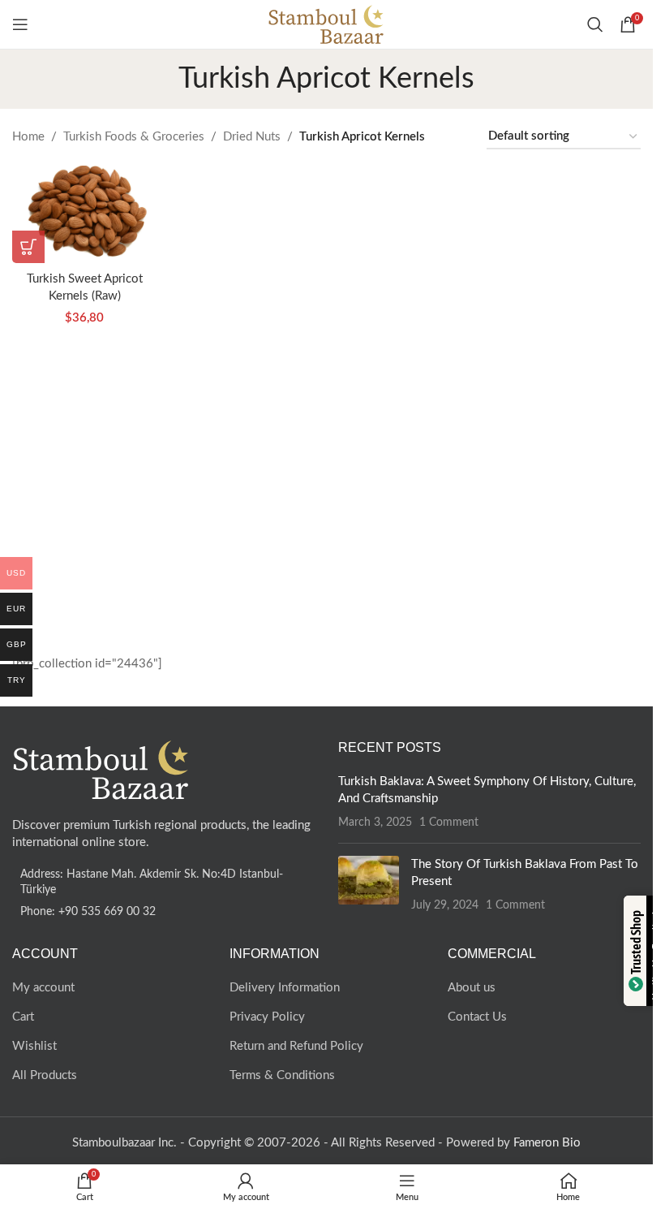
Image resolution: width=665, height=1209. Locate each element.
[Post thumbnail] (368, 884)
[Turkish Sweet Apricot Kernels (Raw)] (84, 214)
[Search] (595, 24)
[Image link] (101, 768)
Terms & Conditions (282, 1075)
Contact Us (477, 1017)
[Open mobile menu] (20, 24)
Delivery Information (285, 988)
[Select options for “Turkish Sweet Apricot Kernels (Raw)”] (28, 247)
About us (472, 988)
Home (28, 137)
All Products (44, 1075)
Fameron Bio (547, 1143)
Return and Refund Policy (296, 1046)
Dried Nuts (252, 137)
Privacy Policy (267, 1017)
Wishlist (34, 1046)
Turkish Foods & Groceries (133, 137)
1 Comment (448, 822)
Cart (23, 1017)
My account (43, 988)
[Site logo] (326, 24)
